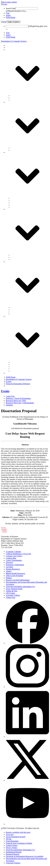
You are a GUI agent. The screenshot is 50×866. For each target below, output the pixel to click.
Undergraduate (16, 148)
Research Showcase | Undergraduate (20, 403)
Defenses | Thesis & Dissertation (18, 398)
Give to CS (10, 373)
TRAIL (9, 839)
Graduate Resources (18, 371)
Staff (12, 98)
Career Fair (15, 198)
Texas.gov (10, 834)
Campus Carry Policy (14, 556)
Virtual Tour (10, 597)
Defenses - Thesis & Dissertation (23, 200)
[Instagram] (27, 687)
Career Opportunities (14, 560)
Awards (14, 100)
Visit (7, 13)
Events (8, 382)
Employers (15, 312)
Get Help (9, 567)
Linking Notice (11, 845)
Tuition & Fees (11, 591)
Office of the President (14, 576)
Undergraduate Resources (20, 369)
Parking (9, 578)
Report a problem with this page (18, 832)
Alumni (14, 307)
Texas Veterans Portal (14, 589)
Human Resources (13, 569)
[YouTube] (27, 824)
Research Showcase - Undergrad (23, 205)
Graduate (14, 150)
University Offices (13, 595)
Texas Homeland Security (16, 837)
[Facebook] (27, 643)
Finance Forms (16, 362)
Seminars (14, 207)
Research (9, 47)
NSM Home (10, 17)
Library (9, 571)
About (8, 45)
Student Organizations (19, 310)
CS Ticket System (17, 364)
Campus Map (11, 558)
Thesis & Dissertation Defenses (18, 384)
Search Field (10, 8)
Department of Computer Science (14, 41)
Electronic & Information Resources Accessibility (25, 856)
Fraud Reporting (12, 841)
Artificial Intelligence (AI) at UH (18, 554)
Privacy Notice (11, 848)
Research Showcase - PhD (21, 203)
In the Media (15, 257)
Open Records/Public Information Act (20, 587)
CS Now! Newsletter (19, 255)
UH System (10, 593)
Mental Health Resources (15, 573)
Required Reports (12, 854)
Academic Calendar (13, 552)
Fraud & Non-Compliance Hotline (19, 843)
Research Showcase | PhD (16, 401)
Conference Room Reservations (23, 366)
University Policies (13, 863)
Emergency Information (15, 565)
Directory (9, 562)
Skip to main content (9, 2)
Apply (8, 15)
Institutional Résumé (13, 852)
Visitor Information (18, 314)
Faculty (13, 96)
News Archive (16, 259)
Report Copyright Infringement (18, 580)
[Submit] (26, 11)
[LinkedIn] (27, 737)
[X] (27, 780)
